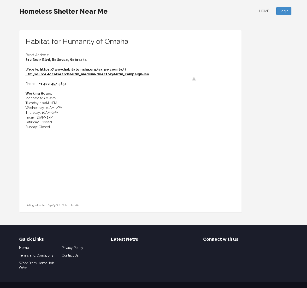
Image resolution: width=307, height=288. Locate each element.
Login (283, 11)
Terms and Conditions (36, 255)
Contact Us (70, 255)
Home (264, 11)
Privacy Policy (72, 248)
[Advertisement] (55, 173)
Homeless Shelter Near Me (63, 11)
